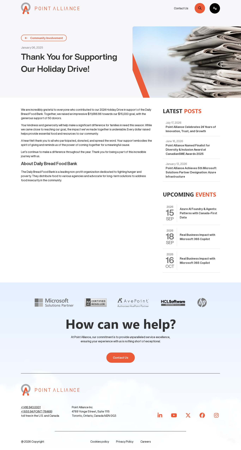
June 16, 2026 (174, 141)
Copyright (37, 441)
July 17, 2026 (173, 122)
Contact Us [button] (120, 357)
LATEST (182, 111)
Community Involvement (46, 38)
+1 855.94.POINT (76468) (36, 411)
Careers (145, 441)
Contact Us (181, 8)
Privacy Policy (124, 441)
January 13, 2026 (176, 163)
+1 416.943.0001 (31, 407)
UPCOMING (189, 194)
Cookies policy (99, 441)
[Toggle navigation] (215, 8)
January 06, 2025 (32, 47)
